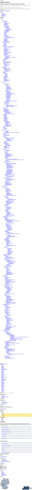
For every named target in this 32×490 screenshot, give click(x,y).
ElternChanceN (8, 333)
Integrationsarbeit (7, 259)
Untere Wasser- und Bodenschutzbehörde (9, 37)
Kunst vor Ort (6, 157)
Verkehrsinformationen (7, 310)
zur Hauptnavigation (4, 14)
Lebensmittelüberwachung (7, 30)
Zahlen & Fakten (4, 114)
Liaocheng (7, 269)
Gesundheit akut (7, 218)
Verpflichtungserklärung (6, 58)
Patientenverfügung (10, 229)
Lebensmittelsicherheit (7, 240)
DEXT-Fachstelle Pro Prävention (8, 266)
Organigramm (5, 78)
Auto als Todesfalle (10, 248)
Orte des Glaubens (8, 264)
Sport (4, 149)
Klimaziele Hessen (8, 207)
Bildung (5, 285)
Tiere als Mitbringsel (10, 252)
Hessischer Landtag (7, 103)
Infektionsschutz (8, 234)
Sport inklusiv (6, 151)
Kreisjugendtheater (7, 154)
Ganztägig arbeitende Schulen (8, 280)
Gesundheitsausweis (6, 52)
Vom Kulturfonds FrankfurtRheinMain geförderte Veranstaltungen (12, 132)
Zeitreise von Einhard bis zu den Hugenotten (10, 113)
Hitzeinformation (7, 238)
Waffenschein (5, 59)
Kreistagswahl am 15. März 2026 (10, 106)
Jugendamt (5, 25)
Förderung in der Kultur (9, 180)
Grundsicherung (7, 356)
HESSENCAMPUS (8, 288)
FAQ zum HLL (8, 292)
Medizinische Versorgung (7, 110)
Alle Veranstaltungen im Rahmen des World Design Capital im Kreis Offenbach (15, 159)
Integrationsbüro (6, 24)
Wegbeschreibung (6, 80)
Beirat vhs (7, 99)
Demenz (7, 352)
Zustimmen (1, 12)
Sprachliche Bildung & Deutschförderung (9, 293)
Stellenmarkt (5, 43)
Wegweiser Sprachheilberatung (11, 222)
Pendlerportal (6, 312)
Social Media (5, 64)
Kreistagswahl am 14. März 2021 (10, 105)
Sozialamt (5, 34)
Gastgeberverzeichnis (8, 307)
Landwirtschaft (5, 117)
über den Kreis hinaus (6, 101)
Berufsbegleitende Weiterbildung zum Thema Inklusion (16, 338)
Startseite (3, 418)
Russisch (3, 384)
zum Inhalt (3, 13)
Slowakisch (3, 385)
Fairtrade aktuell (8, 211)
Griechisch (3, 372)
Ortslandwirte (6, 204)
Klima (4, 205)
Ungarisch (3, 390)
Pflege (7, 354)
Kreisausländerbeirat (7, 91)
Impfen (6, 223)
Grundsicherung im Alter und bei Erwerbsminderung (11, 57)
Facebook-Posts (7, 65)
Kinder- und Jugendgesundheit (8, 220)
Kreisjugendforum (7, 345)
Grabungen (7, 189)
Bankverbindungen (2, 462)
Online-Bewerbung (6, 54)
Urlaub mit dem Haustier (10, 251)
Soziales (5, 355)
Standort (4, 107)
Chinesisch (3, 367)
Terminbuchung (4, 81)
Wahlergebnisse (7, 104)
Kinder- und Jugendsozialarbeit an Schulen (10, 279)
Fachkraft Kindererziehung (8, 301)
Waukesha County (8, 271)
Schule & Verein (7, 182)
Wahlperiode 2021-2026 (9, 89)
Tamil (2, 387)
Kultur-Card (6, 152)
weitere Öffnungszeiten (2, 408)
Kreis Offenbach (3, 456)
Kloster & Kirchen (7, 144)
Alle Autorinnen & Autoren (9, 161)
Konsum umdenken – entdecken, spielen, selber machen (16, 339)
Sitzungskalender (8, 87)
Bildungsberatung (10, 289)
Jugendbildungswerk (7, 341)
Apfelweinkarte (8, 138)
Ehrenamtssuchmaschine (8, 173)
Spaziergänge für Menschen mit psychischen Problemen (14, 233)
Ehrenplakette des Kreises (9, 165)
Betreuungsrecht (8, 225)
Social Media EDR (8, 274)
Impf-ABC (7, 224)
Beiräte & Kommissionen (8, 96)
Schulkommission (8, 100)
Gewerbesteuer (6, 124)
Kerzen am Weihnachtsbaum (9, 318)
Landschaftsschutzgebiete (9, 202)
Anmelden (3, 412)
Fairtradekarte (8, 214)
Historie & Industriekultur (8, 145)
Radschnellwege (8, 314)
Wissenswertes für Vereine (8, 183)
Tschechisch (3, 388)
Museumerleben (8, 28)
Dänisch (2, 368)
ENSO (6, 158)
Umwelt (5, 196)
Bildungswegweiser (7, 287)
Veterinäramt (5, 38)
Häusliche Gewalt (7, 344)
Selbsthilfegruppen (7, 230)
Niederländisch (3, 380)
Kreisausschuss (7, 84)
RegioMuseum (6, 27)
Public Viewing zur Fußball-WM (7, 53)
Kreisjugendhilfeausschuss (8, 94)
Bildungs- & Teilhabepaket (8, 357)
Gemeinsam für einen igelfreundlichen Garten (11, 195)
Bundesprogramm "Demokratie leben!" (10, 342)
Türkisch (2, 389)
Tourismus (6, 306)
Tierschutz (6, 247)
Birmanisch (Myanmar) (4, 379)
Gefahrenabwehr (7, 316)
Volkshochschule (6, 39)
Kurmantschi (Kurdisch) (4, 377)
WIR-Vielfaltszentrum (8, 261)
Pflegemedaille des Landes (9, 170)
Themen (2, 186)
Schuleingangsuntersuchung (9, 221)
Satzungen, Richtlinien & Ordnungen (8, 61)
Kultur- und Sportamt (6, 26)
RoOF (5, 295)
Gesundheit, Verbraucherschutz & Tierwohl (7, 216)
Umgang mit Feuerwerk (9, 319)
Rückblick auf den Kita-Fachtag (12, 340)
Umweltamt (5, 36)
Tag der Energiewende (8, 208)
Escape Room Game (8, 265)
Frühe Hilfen (6, 331)
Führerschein (5, 51)
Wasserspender (7, 210)
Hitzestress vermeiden (8, 324)
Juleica (7, 168)
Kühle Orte (7, 209)
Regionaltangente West (9, 315)
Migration (5, 255)
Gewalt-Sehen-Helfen (7, 329)
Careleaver (6, 346)
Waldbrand (7, 323)
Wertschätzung (7, 162)
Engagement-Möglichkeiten (9, 176)
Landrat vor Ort (8, 90)
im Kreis (5, 83)
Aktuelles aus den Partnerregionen (10, 273)
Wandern (6, 75)
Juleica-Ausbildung (10, 169)
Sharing (6, 311)
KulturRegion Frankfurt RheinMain (9, 155)
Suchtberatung (8, 232)
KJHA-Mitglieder (8, 95)
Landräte (5, 127)
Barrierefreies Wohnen (8, 194)
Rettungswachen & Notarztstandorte (9, 327)
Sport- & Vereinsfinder (7, 150)
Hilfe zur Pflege (7, 56)
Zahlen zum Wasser (6, 126)
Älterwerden (5, 347)
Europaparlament (7, 102)
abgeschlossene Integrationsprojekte (10, 260)
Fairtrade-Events (8, 212)
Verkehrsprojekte (7, 313)
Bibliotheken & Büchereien (7, 147)
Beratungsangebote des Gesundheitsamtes (10, 219)
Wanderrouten (5, 146)
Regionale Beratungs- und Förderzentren (9, 282)
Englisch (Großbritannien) (4, 369)
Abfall (7, 191)
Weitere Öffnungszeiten (2, 469)
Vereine (5, 177)
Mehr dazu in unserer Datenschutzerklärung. (5, 10)
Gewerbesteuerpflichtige (9, 125)
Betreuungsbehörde (7, 23)
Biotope (7, 198)
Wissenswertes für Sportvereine (8, 184)
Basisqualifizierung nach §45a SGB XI (10, 349)
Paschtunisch (3, 383)
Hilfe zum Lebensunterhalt (8, 55)
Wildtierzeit (7, 246)
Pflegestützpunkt (7, 31)
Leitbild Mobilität (7, 309)
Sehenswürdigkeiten (6, 143)
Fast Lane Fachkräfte (6, 50)
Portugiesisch (3, 382)
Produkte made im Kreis (6, 135)
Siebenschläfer (8, 139)
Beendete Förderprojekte (9, 300)
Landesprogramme (8, 298)
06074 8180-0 (1, 405)
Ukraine (6, 275)
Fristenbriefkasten (6, 76)
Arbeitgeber (5, 44)
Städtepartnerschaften (8, 272)
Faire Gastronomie (8, 213)
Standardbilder (6, 70)
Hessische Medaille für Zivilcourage (10, 166)
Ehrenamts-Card (8, 164)
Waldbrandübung (8, 326)
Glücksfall (6, 175)
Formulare (4, 60)
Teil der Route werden (8, 140)
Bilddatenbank (5, 69)
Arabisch (2, 366)
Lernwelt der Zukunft (8, 291)
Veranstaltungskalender (6, 130)
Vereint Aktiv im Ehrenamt (8, 174)
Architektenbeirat (8, 97)
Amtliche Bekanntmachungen (7, 62)
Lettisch (2, 378)
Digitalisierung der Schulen (8, 277)
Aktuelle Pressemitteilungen (7, 68)
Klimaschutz (6, 206)
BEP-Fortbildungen (12, 336)
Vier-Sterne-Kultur (7, 156)
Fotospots (5, 133)
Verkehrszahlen (5, 120)
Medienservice (4, 67)
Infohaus (7, 308)
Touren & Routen (6, 137)
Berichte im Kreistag (8, 88)
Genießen (4, 134)
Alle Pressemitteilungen (6, 71)
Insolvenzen (6, 123)
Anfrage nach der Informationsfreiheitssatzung (9, 46)
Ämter (3, 20)
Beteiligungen (5, 79)
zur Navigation (3, 15)
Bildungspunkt (6, 303)
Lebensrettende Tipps (7, 317)
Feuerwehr (6, 325)
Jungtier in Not (9, 250)
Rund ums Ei (7, 244)
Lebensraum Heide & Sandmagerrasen (12, 199)
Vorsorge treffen (8, 227)
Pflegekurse (7, 351)
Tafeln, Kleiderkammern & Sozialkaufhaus (9, 358)
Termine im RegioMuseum (9, 29)
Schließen (1, 6)
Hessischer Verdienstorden (9, 167)
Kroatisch (3, 376)
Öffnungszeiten (4, 45)
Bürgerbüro (5, 22)
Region (5, 108)
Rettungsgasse (8, 322)
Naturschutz (6, 197)
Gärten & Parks (5, 141)
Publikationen (4, 63)
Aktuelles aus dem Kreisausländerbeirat (10, 93)
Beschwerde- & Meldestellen (6, 42)
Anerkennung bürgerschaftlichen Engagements (11, 163)
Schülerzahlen (5, 118)
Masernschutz (9, 235)
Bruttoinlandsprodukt (7, 121)
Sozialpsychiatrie (7, 231)
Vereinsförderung (7, 178)
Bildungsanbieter (8, 290)
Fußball (6, 74)
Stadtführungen (5, 142)
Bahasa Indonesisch (4, 374)
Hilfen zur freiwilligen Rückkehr (8, 258)
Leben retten (7, 321)
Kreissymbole (5, 128)
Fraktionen (7, 86)
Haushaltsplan (5, 77)
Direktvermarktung (7, 239)
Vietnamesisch (3, 391)
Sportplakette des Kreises (9, 171)
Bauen (4, 187)
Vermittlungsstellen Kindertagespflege (10, 302)
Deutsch (2, 365)
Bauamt (5, 21)
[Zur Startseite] (4, 362)
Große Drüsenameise (10, 253)
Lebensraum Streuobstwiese (11, 200)
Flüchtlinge (6, 256)
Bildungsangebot (6, 109)
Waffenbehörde (5, 40)
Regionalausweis (7, 148)
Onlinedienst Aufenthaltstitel (8, 47)
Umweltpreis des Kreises (9, 172)
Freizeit (2, 129)
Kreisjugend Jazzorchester (8, 153)
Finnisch (2, 371)
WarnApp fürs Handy (8, 320)
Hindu (2, 373)
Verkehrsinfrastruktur (6, 111)
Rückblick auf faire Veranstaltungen (10, 215)
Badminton (6, 73)
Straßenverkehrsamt (6, 35)
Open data (5, 66)
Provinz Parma (8, 270)
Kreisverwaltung (4, 72)
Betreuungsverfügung (10, 228)
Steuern (5, 119)
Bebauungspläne (6, 49)
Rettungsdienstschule (7, 328)
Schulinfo (6, 278)
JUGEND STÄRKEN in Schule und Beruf (10, 299)
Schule (5, 276)
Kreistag (6, 85)
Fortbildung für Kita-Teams (11, 334)
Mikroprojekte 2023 (11, 262)
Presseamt (5, 33)
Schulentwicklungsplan (9, 283)
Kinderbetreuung (7, 332)
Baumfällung (7, 192)
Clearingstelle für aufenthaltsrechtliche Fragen (10, 257)
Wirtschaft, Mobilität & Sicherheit (6, 304)
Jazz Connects (6, 131)
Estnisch (2, 370)
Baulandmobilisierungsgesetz (8, 190)
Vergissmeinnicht (10, 353)
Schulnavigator (7, 284)
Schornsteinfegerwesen (9, 193)
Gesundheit (5, 217)
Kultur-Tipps (6, 160)
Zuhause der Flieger (7, 112)
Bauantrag (5, 48)
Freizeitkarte (5, 185)
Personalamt (5, 32)
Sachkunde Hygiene (8, 237)
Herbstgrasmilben (10, 249)
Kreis (2, 82)
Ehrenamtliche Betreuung (9, 226)
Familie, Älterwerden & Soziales (6, 330)
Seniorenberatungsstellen (9, 350)
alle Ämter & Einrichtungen (7, 41)
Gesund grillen (8, 241)
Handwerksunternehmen (8, 122)
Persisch (2, 381)
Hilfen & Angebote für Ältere (8, 348)
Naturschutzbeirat (8, 98)
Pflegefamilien (6, 343)
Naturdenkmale (8, 203)
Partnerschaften (7, 267)
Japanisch (3, 375)
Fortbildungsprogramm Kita (12, 335)
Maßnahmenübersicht (8, 296)
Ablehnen (1, 11)
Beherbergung (5, 115)
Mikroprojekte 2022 (11, 263)
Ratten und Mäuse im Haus (9, 243)
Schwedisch (3, 386)
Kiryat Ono (7, 268)
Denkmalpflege (8, 188)
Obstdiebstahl (8, 242)
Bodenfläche (5, 116)
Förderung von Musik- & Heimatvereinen (10, 179)
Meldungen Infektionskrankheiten (11, 236)
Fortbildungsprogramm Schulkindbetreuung (11, 281)
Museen (5, 136)
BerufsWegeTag (8, 297)
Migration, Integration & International (7, 254)
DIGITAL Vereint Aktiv (7, 181)
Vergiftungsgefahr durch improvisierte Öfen (11, 245)
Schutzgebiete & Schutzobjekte (8, 201)
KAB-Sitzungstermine (8, 92)
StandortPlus (6, 305)
